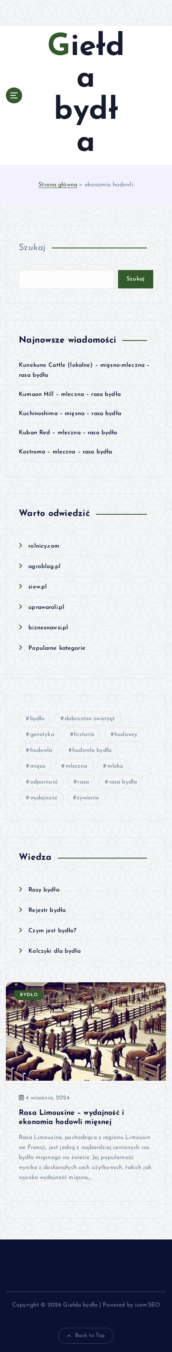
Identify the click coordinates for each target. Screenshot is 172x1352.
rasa (83, 782)
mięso (38, 766)
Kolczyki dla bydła (54, 951)
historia (84, 734)
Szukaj (32, 247)
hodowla (41, 750)
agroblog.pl (44, 566)
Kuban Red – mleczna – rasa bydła (68, 433)
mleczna (76, 766)
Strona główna (57, 185)
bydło (37, 719)
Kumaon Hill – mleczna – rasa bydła (70, 394)
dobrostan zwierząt (90, 719)
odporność (44, 782)
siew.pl (37, 587)
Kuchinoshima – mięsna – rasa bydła (70, 414)
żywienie (88, 798)
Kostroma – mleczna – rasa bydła (65, 452)
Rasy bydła (43, 890)
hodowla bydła (91, 750)
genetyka (42, 734)
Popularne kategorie (57, 648)
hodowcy (125, 734)
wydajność (43, 798)
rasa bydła (123, 782)
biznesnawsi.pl (48, 628)
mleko (115, 766)
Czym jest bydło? (52, 931)
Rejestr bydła (47, 910)
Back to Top (90, 1335)
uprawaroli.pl (46, 607)
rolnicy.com (43, 546)
